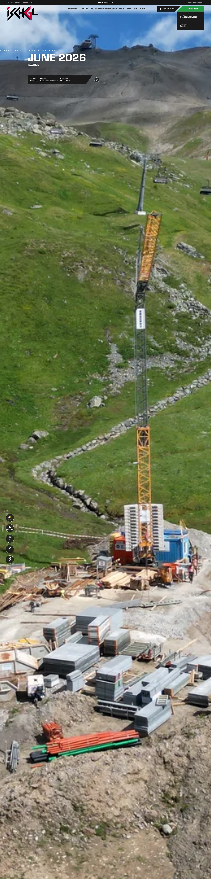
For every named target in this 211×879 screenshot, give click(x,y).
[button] (154, 9)
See (32, 2)
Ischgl (18, 2)
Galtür (10, 2)
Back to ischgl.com (105, 2)
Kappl (25, 2)
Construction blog (196, 2)
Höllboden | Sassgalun (49, 80)
